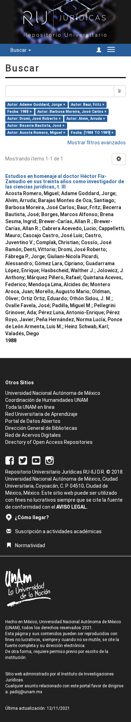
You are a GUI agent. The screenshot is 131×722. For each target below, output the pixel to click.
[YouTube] (36, 460)
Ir (119, 91)
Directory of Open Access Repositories (49, 442)
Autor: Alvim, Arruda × (85, 118)
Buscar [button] (19, 50)
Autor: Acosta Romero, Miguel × (36, 132)
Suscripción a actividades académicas (58, 531)
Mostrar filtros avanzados (96, 142)
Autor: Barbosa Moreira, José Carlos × (72, 111)
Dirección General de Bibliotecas (41, 428)
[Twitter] (23, 460)
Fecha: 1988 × (19, 111)
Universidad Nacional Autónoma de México (52, 393)
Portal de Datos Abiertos (32, 421)
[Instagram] (49, 460)
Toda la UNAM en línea (29, 407)
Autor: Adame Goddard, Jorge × (36, 104)
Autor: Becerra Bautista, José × (36, 125)
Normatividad (30, 545)
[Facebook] (9, 460)
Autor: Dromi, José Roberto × (34, 118)
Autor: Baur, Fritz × (87, 104)
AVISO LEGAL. (72, 507)
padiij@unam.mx (26, 691)
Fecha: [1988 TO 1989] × (92, 132)
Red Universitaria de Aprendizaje (41, 414)
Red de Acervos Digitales (33, 435)
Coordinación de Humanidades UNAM (46, 400)
